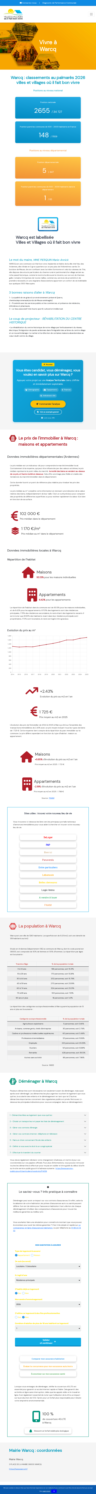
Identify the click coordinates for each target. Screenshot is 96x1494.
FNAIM (51, 798)
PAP (48, 844)
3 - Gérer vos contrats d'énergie (23, 1127)
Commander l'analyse (49, 404)
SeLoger (48, 837)
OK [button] (54, 1491)
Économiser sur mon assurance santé (48, 1374)
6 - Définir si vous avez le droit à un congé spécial (31, 1146)
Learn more (46, 1491)
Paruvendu (48, 860)
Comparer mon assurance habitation (48, 1359)
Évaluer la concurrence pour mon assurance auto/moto (48, 1366)
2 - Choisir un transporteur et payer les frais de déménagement (37, 1121)
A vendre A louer (48, 897)
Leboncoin (48, 875)
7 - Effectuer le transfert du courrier (25, 1152)
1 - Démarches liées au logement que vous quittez (31, 1115)
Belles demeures (48, 882)
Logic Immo (48, 890)
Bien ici (48, 852)
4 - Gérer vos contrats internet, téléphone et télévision (33, 1134)
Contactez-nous (29, 3)
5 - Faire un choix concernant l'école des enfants (30, 1140)
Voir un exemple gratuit (49, 412)
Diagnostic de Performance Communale (59, 3)
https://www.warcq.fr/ (18, 1469)
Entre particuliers (48, 867)
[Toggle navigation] (91, 14)
